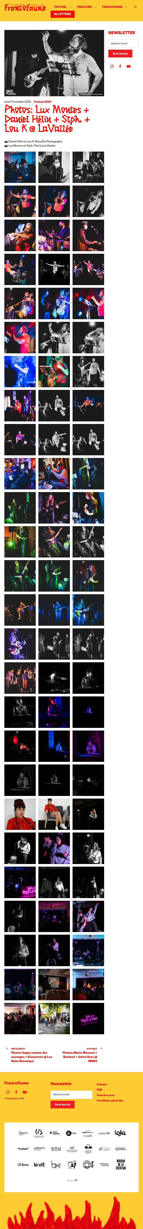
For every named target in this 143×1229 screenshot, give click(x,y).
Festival (60, 7)
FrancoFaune (112, 7)
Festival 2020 (42, 101)
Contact (102, 1084)
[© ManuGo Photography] (20, 180)
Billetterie (62, 14)
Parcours (84, 7)
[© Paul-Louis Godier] (54, 691)
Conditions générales (110, 1100)
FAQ (99, 1089)
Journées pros (106, 1095)
